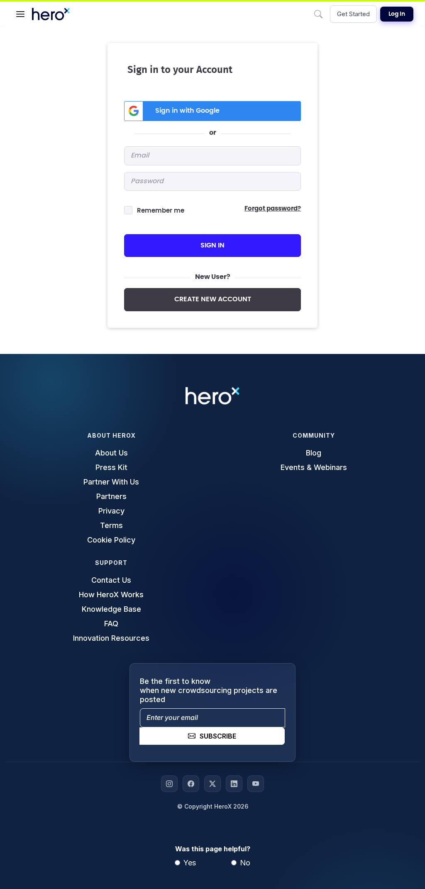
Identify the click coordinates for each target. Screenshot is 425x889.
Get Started (353, 14)
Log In (396, 14)
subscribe (218, 736)
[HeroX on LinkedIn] (234, 783)
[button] (20, 14)
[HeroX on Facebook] (191, 783)
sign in (212, 245)
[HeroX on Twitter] (212, 783)
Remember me (160, 211)
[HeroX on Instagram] (169, 783)
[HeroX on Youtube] (255, 783)
